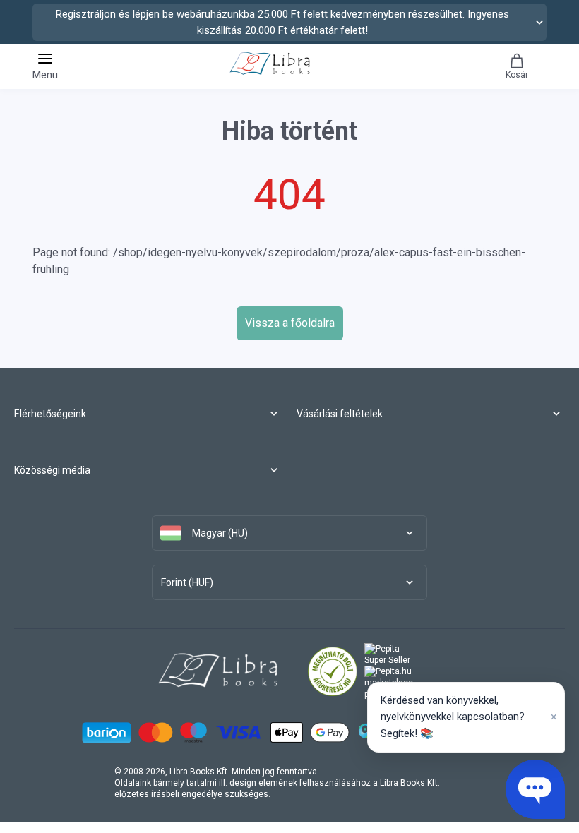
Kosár (517, 75)
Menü (45, 74)
